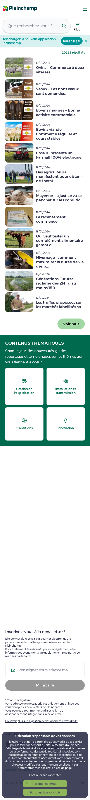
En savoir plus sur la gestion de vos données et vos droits (41, 721)
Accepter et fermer (45, 783)
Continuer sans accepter (45, 775)
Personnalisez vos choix (45, 792)
